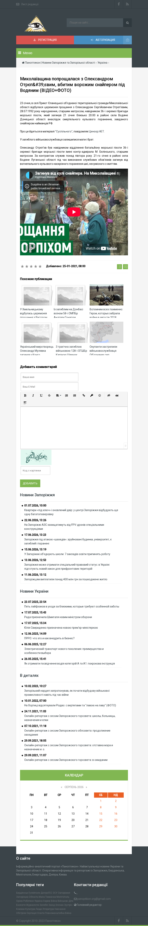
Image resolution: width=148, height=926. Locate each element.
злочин (59, 905)
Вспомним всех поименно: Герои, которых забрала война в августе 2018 (106, 313)
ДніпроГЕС (46, 893)
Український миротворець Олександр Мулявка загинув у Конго (37, 350)
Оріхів (19, 901)
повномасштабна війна (58, 913)
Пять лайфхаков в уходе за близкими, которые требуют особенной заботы (71, 606)
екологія (21, 905)
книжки (20, 909)
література (48, 909)
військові (63, 901)
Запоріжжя (64, 893)
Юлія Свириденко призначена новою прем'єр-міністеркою (61, 627)
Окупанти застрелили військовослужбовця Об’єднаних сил (103, 350)
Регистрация (47, 39)
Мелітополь (62, 897)
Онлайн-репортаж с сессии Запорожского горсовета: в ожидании (66, 759)
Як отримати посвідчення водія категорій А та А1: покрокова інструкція (69, 663)
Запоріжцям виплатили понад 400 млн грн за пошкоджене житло (65, 579)
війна (54, 901)
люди (39, 909)
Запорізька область (27, 897)
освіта (41, 913)
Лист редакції (30, 4)
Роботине (28, 901)
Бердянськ (22, 893)
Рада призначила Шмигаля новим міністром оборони (58, 617)
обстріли (21, 913)
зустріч (68, 905)
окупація (32, 913)
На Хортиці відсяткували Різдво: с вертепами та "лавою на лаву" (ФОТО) (70, 705)
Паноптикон (53, 920)
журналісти (32, 905)
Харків (46, 901)
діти (71, 901)
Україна (38, 901)
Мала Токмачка (47, 897)
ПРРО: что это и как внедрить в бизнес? (49, 638)
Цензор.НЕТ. (97, 131)
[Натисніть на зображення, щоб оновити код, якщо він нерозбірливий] (36, 457)
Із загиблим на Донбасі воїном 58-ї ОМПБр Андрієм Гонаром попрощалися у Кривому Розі (69, 317)
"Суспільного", (64, 131)
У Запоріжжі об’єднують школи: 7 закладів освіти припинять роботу (67, 554)
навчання (60, 909)
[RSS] (127, 4)
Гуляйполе (34, 893)
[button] (25, 395)
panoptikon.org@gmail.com (94, 898)
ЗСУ (55, 893)
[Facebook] (118, 4)
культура (30, 909)
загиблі (44, 905)
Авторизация (105, 39)
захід (52, 905)
